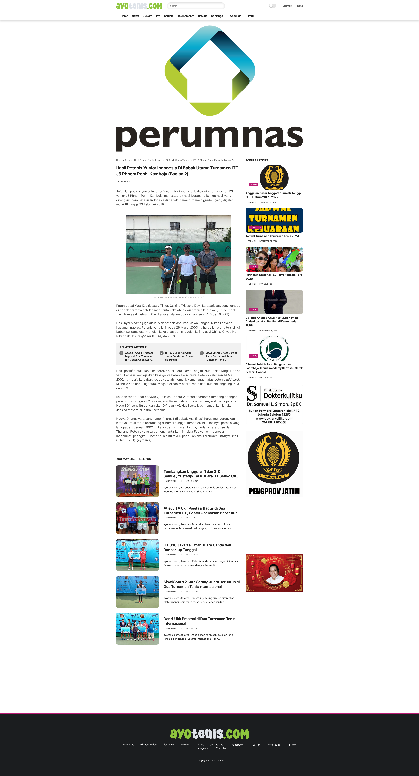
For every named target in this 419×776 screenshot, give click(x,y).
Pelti (251, 16)
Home (124, 16)
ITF (181, 481)
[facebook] (275, 16)
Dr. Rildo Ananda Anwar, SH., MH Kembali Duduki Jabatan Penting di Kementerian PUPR (272, 321)
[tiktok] (290, 16)
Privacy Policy (148, 744)
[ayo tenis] (139, 8)
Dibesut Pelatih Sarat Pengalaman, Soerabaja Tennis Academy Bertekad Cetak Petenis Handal (274, 368)
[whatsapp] (285, 16)
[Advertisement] (274, 526)
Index (300, 5)
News (135, 16)
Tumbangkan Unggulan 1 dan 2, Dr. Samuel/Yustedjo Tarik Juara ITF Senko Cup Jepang (201, 473)
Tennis (128, 160)
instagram (202, 748)
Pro (158, 16)
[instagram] (296, 16)
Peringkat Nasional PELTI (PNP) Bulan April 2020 (274, 277)
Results (202, 16)
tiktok (292, 744)
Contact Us (216, 744)
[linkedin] (145, 449)
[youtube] (301, 16)
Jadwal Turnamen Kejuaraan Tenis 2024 (272, 236)
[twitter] (280, 16)
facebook (237, 744)
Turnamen (255, 227)
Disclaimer (168, 744)
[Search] (222, 5)
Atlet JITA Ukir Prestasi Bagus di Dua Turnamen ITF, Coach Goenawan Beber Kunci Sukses (139, 356)
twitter (255, 744)
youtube (221, 748)
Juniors (147, 16)
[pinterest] (139, 449)
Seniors (168, 16)
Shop (201, 744)
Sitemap (287, 5)
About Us (235, 16)
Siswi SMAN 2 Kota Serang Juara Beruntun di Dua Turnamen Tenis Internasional (221, 356)
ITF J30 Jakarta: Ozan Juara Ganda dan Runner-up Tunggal (180, 356)
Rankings (217, 16)
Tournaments (185, 16)
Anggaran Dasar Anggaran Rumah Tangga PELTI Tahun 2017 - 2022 (274, 195)
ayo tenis (220, 760)
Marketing (186, 744)
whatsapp (274, 744)
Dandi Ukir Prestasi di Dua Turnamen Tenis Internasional (199, 621)
